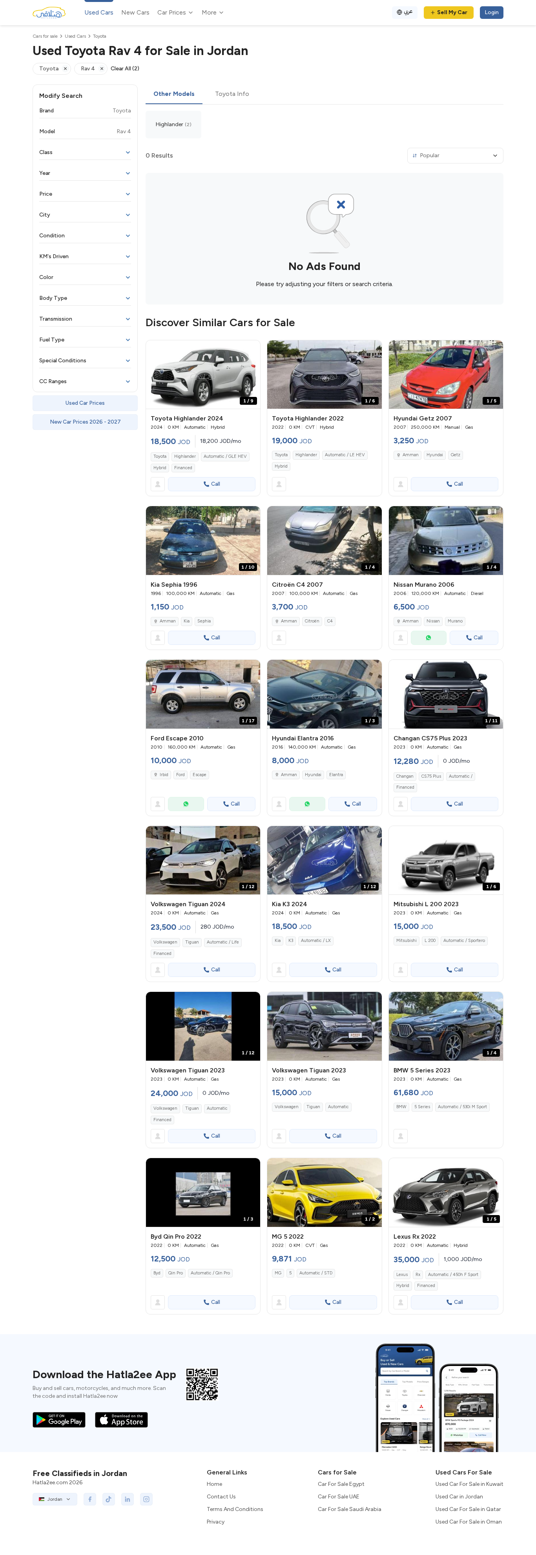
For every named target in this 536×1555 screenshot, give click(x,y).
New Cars (135, 12)
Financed (183, 467)
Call (215, 484)
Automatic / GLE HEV (225, 456)
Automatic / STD (315, 1273)
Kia (187, 621)
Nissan (433, 621)
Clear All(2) (125, 68)
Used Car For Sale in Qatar (468, 1509)
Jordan (54, 1499)
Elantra (336, 774)
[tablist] (324, 94)
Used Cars (98, 12)
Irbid (164, 774)
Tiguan (192, 942)
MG (278, 1273)
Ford (180, 774)
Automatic (217, 1108)
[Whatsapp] (429, 638)
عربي (408, 11)
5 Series (422, 1106)
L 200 (430, 940)
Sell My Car (452, 12)
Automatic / (460, 776)
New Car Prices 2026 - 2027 (85, 422)
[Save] (250, 349)
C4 (330, 621)
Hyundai (435, 454)
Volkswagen (165, 942)
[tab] (174, 94)
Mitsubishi (406, 940)
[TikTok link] (108, 1499)
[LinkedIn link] (127, 1499)
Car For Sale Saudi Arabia (349, 1509)
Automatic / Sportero (464, 940)
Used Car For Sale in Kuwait (469, 1484)
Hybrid (159, 467)
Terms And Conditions (235, 1509)
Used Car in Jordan (459, 1496)
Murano (455, 621)
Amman (411, 454)
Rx (418, 1274)
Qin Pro (175, 1273)
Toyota (159, 456)
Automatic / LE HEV (345, 454)
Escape (199, 774)
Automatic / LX (316, 940)
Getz (455, 454)
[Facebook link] (90, 1499)
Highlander (185, 456)
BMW (401, 1106)
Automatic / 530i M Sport (462, 1106)
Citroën (312, 621)
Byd (156, 1273)
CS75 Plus (431, 776)
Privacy (215, 1521)
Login (492, 12)
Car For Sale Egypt (341, 1484)
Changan (405, 776)
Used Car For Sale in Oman (469, 1521)
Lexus (402, 1274)
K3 (290, 940)
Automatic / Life (223, 942)
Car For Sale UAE (338, 1496)
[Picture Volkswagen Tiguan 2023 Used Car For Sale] (324, 1026)
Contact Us (221, 1496)
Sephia (204, 621)
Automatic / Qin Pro (210, 1273)
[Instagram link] (146, 1499)
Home (214, 1484)
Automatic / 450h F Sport (453, 1274)
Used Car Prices (85, 403)
